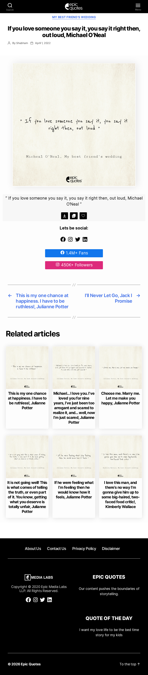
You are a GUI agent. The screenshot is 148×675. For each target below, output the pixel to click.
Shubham (22, 43)
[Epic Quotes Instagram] (70, 241)
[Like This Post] (83, 215)
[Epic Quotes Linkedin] (85, 241)
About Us (33, 548)
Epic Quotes (31, 664)
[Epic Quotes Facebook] (63, 241)
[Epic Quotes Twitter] (78, 241)
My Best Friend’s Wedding (74, 17)
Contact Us (56, 548)
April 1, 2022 (43, 43)
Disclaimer (111, 548)
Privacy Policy (84, 548)
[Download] (64, 215)
